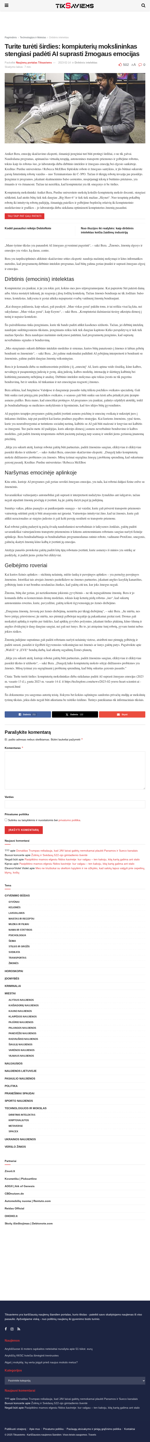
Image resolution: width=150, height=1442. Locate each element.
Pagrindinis (11, 37)
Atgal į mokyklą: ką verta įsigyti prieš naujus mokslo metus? (41, 1362)
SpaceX (13, 1131)
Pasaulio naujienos (20, 1078)
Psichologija (17, 935)
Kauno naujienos (20, 1011)
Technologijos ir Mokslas (33, 37)
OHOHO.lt (11, 1216)
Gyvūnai (14, 902)
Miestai (10, 993)
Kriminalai (13, 986)
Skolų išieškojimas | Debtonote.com (29, 1223)
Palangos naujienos (22, 1028)
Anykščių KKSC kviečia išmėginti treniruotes (32, 1355)
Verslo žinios (15, 1146)
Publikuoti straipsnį (15, 1429)
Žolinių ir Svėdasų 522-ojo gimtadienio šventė (59, 855)
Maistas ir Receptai (21, 918)
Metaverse (16, 1126)
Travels (92, 1434)
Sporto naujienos (19, 1100)
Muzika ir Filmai (19, 924)
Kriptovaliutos (19, 1120)
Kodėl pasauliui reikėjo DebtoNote (28, 228)
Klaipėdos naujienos (23, 1016)
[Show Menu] (6, 5)
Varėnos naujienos (22, 1050)
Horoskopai (14, 971)
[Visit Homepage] (75, 5)
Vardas (9, 796)
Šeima (12, 941)
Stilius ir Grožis (19, 946)
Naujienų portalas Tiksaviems (34, 62)
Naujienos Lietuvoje (21, 1070)
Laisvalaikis (17, 913)
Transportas (17, 957)
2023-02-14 (64, 62)
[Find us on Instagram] (12, 1329)
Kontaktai (129, 1429)
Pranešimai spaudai (19, 1093)
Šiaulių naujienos (20, 1044)
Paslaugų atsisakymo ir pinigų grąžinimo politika (94, 1429)
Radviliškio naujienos (23, 1039)
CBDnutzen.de (14, 1193)
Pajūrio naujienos (21, 1022)
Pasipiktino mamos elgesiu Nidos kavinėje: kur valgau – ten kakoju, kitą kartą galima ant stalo (82, 859)
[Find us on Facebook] (6, 1329)
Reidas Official (14, 1208)
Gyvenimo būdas (17, 895)
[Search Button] (143, 5)
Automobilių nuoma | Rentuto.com (28, 1201)
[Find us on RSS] (18, 1329)
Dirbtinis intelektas (59, 37)
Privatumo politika (17, 814)
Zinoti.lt (10, 1171)
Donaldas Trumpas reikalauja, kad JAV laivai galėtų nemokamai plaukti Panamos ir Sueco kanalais (77, 850)
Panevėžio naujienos (22, 1033)
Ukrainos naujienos (20, 1139)
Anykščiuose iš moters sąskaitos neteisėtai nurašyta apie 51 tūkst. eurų (49, 1348)
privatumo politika (69, 820)
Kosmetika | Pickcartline (21, 1178)
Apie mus (34, 1429)
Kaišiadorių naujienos (24, 1005)
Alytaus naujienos (21, 1000)
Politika (11, 1086)
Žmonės (14, 963)
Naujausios (13, 1063)
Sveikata (14, 952)
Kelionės (15, 907)
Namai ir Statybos (20, 930)
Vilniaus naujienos (21, 1055)
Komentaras (14, 748)
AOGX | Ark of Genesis (20, 1186)
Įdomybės (12, 978)
